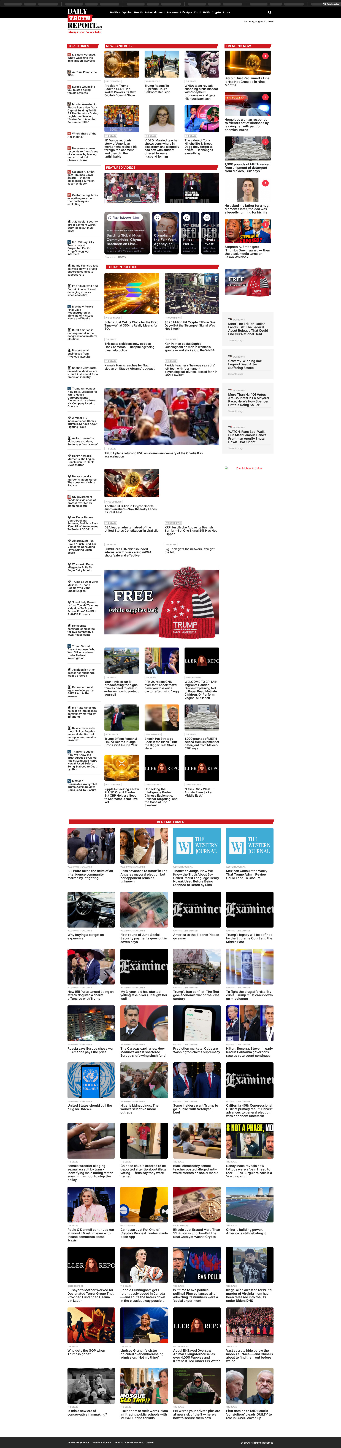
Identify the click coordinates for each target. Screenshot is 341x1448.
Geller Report (193, 677)
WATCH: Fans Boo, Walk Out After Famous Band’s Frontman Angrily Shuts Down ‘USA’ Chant (247, 437)
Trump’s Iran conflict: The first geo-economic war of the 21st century (196, 995)
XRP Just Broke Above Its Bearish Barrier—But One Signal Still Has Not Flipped (191, 531)
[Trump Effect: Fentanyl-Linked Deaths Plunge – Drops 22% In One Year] (121, 717)
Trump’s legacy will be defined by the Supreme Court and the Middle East (249, 938)
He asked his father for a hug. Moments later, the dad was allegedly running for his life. (247, 209)
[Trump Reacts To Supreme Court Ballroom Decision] (162, 64)
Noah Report (153, 81)
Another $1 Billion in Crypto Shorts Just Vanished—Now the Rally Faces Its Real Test (130, 509)
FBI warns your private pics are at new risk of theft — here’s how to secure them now (196, 1414)
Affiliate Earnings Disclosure (134, 1442)
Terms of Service (78, 1442)
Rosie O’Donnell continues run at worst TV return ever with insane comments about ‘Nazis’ (90, 1235)
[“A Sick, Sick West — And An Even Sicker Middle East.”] (202, 768)
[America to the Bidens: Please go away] (197, 910)
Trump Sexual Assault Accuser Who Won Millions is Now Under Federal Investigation (81, 652)
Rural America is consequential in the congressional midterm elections (82, 334)
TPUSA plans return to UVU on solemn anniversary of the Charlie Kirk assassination (153, 454)
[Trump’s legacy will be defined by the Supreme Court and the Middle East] (250, 910)
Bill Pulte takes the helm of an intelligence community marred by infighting (82, 712)
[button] (270, 12)
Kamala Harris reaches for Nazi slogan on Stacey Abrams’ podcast (129, 367)
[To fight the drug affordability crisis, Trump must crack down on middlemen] (250, 966)
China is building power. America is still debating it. (246, 1231)
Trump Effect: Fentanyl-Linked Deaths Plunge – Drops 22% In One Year (121, 742)
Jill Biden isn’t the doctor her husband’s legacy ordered (81, 672)
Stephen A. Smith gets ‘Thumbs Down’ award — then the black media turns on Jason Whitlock (80, 177)
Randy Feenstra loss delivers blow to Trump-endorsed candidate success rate (82, 270)
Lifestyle (186, 12)
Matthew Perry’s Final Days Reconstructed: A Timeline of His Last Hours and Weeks (80, 312)
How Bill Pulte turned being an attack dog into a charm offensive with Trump (90, 995)
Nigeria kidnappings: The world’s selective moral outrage (139, 1109)
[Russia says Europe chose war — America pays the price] (91, 1023)
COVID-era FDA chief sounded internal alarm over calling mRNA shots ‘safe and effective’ (127, 552)
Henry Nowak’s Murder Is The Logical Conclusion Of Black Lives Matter (81, 460)
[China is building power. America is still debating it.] (250, 1204)
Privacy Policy (102, 1442)
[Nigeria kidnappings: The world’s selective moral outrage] (144, 1080)
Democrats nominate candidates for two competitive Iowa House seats (81, 630)
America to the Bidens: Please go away (196, 936)
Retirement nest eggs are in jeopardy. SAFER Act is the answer (80, 691)
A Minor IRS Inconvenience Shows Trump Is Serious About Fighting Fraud (82, 422)
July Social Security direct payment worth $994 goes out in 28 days (82, 226)
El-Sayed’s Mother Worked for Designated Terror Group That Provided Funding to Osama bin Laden (90, 1295)
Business (172, 12)
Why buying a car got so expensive (85, 936)
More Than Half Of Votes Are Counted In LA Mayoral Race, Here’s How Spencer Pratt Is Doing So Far (248, 400)
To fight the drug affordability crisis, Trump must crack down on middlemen (249, 995)
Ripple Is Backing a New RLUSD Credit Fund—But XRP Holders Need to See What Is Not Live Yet (121, 795)
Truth (198, 12)
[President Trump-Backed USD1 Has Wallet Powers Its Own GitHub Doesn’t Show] (121, 64)
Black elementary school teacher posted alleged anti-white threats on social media (195, 1169)
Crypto (216, 12)
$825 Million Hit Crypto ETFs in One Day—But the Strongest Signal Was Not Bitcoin (190, 325)
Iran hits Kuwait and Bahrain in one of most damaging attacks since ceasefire (82, 290)
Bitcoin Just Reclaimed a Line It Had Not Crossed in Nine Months (247, 81)
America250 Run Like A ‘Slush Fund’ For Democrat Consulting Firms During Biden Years (81, 546)
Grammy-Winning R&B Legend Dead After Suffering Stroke (245, 364)
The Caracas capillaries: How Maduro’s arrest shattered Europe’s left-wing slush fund (143, 1052)
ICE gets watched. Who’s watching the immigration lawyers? (81, 57)
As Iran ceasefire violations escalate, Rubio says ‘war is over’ (82, 441)
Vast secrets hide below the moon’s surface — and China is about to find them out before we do (249, 1356)
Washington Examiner (79, 867)
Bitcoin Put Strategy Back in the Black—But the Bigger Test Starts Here (161, 743)
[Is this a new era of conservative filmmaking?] (91, 1386)
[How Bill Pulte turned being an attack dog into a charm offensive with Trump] (91, 966)
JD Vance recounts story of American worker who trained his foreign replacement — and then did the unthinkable (120, 148)
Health (138, 12)
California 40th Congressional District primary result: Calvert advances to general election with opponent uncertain (249, 1111)
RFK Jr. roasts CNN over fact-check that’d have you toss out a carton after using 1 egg (162, 686)
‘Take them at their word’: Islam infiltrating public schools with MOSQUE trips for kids (144, 1414)
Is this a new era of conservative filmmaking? (87, 1412)
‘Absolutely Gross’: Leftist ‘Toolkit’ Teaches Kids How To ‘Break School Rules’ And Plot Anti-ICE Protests (82, 608)
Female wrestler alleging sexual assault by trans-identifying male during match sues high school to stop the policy (90, 1173)
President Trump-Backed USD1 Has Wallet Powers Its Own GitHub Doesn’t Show (120, 90)
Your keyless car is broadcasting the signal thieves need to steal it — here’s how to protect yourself (121, 688)
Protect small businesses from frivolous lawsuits (78, 353)
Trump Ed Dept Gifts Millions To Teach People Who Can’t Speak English (82, 586)
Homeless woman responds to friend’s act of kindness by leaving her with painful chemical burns (82, 154)
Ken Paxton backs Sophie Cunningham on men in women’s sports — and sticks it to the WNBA (190, 347)
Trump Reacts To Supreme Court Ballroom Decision (157, 89)
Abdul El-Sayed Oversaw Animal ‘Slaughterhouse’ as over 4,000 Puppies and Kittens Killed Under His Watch (196, 1356)
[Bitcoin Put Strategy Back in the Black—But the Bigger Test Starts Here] (162, 717)
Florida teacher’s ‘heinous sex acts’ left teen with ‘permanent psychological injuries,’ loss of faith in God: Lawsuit (191, 370)
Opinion (127, 12)
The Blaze (191, 81)
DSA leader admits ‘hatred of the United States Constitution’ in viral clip (131, 529)
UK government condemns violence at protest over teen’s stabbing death (81, 501)
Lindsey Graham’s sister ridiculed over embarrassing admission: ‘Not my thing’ (141, 1354)
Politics (115, 12)
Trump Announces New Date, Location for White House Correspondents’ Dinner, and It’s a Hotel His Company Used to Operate (82, 397)
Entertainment (155, 12)
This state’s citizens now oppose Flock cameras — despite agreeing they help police (129, 347)
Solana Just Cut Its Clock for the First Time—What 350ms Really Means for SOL (131, 325)
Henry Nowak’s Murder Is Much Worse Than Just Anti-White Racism (82, 481)
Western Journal (183, 867)
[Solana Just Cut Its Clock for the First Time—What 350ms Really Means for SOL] (131, 293)
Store (226, 12)
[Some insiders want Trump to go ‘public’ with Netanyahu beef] (197, 1080)
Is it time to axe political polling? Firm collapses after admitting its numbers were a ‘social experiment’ (195, 1295)
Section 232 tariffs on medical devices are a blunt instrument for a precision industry (82, 372)
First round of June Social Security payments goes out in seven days (143, 938)
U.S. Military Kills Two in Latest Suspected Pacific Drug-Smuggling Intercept (80, 248)
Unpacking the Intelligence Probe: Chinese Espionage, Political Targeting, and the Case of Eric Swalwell (161, 797)
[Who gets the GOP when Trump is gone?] (91, 1325)
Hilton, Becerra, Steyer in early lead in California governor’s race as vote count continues (249, 1052)
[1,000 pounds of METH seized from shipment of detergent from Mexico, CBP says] (202, 717)
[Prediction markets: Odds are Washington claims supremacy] (197, 1023)
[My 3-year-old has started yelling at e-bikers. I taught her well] (144, 966)
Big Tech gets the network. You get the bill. (190, 550)
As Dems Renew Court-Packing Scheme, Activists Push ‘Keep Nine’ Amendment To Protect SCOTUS (82, 523)
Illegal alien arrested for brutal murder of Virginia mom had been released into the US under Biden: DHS (249, 1295)
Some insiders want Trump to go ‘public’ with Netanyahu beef (195, 1109)
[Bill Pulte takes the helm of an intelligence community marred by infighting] (91, 846)
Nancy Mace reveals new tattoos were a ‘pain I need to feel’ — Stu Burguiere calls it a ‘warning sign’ (249, 1171)
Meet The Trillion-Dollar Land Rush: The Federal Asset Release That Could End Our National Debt (248, 329)
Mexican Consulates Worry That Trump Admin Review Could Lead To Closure (82, 785)
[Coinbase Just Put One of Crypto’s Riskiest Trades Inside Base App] (144, 1204)
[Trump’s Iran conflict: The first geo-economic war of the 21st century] (197, 966)
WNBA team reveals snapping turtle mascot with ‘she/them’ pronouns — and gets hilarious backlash (201, 92)
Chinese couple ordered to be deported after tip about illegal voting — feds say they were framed (143, 1171)
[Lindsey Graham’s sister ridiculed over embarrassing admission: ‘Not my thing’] (144, 1325)
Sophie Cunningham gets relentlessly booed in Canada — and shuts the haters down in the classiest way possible (142, 1295)
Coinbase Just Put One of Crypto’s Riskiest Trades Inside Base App (144, 1233)
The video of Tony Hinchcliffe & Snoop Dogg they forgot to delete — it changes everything (199, 147)
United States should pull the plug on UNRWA (89, 1107)
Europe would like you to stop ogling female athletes (81, 89)
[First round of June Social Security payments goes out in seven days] (144, 910)
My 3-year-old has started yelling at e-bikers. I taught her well (143, 995)
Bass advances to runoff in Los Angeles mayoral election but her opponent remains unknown (81, 734)
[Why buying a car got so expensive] (91, 910)
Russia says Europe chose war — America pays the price (90, 1050)
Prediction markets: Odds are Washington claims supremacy (196, 1050)
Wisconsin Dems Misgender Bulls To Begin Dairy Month (80, 567)
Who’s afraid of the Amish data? (81, 135)
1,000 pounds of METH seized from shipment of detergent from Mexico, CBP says (202, 743)
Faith (206, 12)
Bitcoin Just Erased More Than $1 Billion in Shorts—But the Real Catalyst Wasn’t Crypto (196, 1233)
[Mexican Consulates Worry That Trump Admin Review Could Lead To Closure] (250, 846)
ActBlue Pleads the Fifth (82, 73)
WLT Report (239, 320)
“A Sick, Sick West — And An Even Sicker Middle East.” (199, 792)
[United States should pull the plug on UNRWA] (91, 1080)
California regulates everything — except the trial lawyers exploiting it (82, 199)
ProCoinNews (112, 81)
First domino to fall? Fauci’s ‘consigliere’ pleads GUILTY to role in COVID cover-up (249, 1414)
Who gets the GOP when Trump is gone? (86, 1352)
